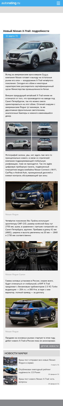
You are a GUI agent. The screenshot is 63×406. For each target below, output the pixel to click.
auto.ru (10, 3)
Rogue (45, 74)
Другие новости (49, 346)
